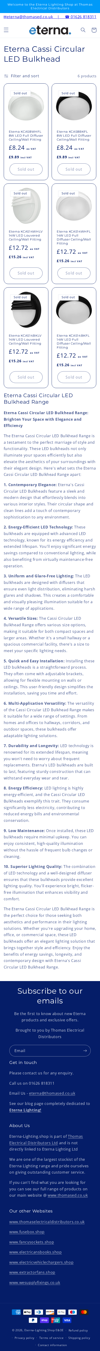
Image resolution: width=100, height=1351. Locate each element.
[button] (6, 30)
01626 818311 (84, 16)
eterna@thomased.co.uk (52, 1093)
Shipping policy (79, 1338)
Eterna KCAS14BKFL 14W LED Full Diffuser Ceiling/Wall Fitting (74, 341)
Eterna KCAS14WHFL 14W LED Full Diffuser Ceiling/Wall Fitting (74, 237)
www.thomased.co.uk (68, 1195)
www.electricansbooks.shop (35, 1252)
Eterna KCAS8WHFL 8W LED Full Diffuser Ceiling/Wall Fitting (26, 135)
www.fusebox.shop (27, 1231)
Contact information (52, 1345)
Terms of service (51, 1338)
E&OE (60, 1330)
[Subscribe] (85, 1050)
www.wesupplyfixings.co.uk (34, 1282)
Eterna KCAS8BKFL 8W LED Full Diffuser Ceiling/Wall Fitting (74, 135)
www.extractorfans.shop (32, 1272)
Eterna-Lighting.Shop (39, 1330)
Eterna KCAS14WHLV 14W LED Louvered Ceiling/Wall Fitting (26, 235)
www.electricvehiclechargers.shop (41, 1262)
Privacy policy (24, 1338)
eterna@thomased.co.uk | (36, 16)
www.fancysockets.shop (31, 1242)
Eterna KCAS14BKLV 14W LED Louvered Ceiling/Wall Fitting (25, 339)
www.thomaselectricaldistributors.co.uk (47, 1221)
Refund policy (78, 1330)
